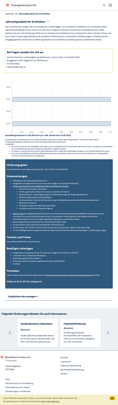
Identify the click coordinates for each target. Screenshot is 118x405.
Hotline (64, 373)
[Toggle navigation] (110, 5)
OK (112, 398)
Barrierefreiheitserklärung (72, 369)
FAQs (7, 379)
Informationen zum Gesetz (17, 387)
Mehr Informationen (50, 401)
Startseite (9, 13)
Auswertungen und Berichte (18, 391)
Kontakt (64, 357)
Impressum (66, 361)
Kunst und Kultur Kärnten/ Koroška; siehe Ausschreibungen (69, 275)
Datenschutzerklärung (71, 365)
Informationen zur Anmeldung (19, 383)
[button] (10, 332)
